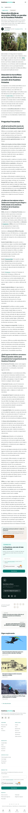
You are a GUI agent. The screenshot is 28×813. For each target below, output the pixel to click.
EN (11, 804)
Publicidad (17, 794)
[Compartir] (25, 29)
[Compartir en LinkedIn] (15, 607)
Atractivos (17, 730)
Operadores (17, 734)
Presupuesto (3, 761)
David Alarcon (15, 806)
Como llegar (3, 759)
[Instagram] (5, 718)
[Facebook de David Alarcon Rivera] (9, 596)
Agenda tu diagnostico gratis (11, 590)
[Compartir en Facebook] (15, 604)
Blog (2, 7)
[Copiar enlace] (17, 607)
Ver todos (3, 750)
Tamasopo (7, 272)
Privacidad (3, 798)
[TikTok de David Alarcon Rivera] (15, 596)
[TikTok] (9, 718)
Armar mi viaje (7, 536)
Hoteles (16, 724)
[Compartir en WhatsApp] (20, 604)
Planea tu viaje (4, 724)
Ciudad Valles (9, 95)
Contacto (3, 730)
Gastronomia (17, 732)
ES (9, 804)
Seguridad (3, 762)
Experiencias (17, 728)
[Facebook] (2, 718)
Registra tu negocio (19, 796)
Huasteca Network (22, 806)
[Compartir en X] (17, 604)
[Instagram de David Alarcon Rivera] (12, 596)
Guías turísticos (18, 736)
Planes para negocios (5, 796)
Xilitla (2, 744)
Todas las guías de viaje (6, 757)
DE (16, 804)
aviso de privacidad (11, 561)
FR (18, 804)
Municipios (3, 726)
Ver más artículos (7, 703)
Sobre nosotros (4, 794)
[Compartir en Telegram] (23, 604)
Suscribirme (14, 571)
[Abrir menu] (25, 2)
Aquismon (3, 748)
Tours (16, 726)
